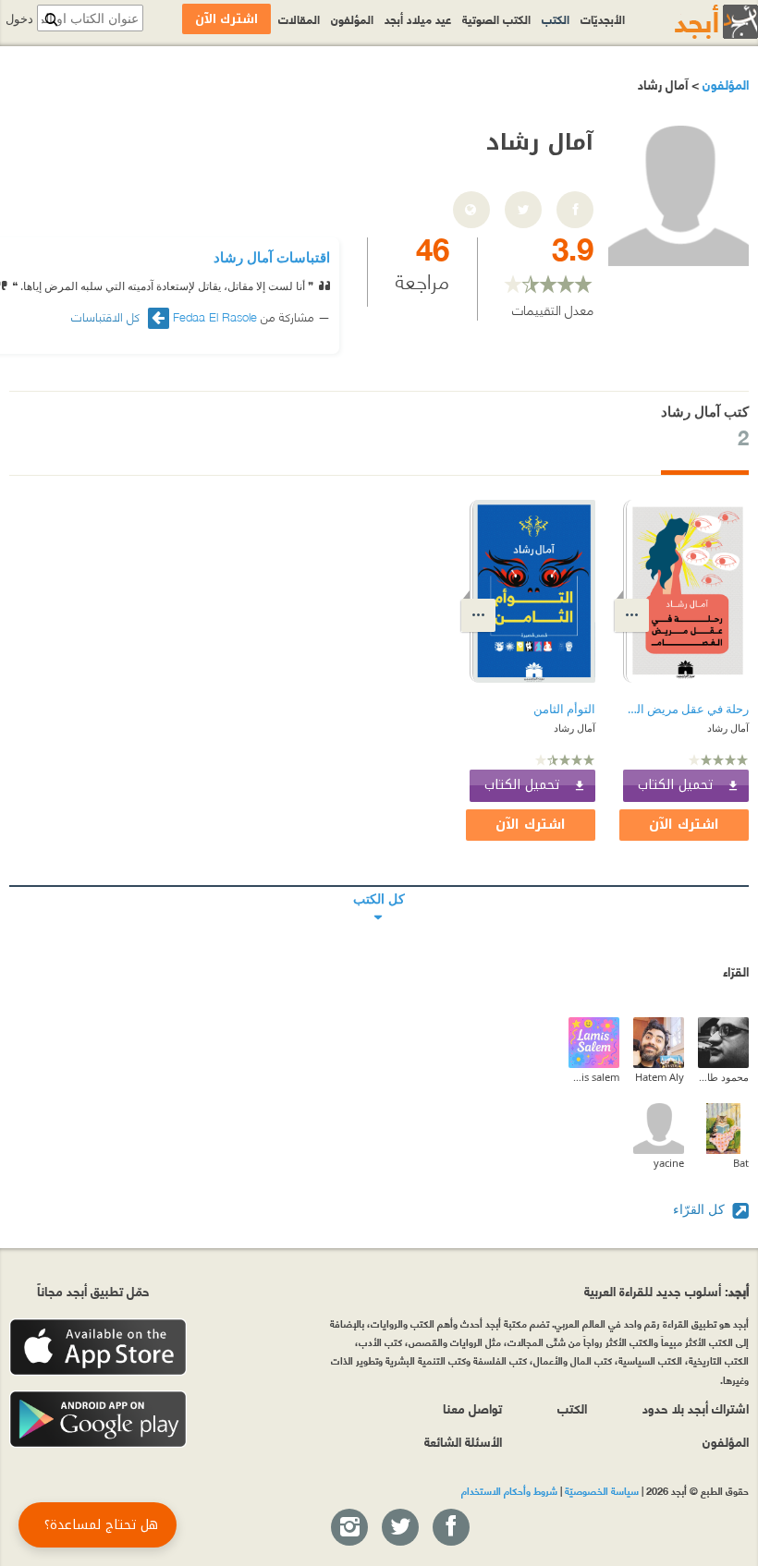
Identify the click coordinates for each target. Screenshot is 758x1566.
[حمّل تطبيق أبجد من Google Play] (98, 1419)
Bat (741, 1163)
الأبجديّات (603, 18)
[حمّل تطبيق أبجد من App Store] (98, 1347)
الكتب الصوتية (496, 18)
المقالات (299, 18)
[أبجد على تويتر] (399, 1528)
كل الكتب (379, 886)
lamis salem (593, 1077)
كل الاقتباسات (107, 316)
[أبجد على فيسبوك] (450, 1528)
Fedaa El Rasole (215, 316)
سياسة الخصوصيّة (602, 1490)
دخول (19, 19)
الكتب (555, 18)
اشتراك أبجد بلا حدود (695, 1407)
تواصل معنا (472, 1407)
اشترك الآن (684, 824)
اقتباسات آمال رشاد (272, 257)
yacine (669, 1163)
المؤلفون (724, 83)
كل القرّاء (700, 1209)
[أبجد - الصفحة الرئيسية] (693, 22)
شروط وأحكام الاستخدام (509, 1490)
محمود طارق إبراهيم (723, 1077)
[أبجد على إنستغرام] (348, 1528)
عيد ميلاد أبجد (418, 18)
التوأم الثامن (564, 709)
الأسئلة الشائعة (463, 1440)
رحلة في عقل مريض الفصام (686, 709)
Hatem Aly (659, 1077)
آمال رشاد (728, 727)
